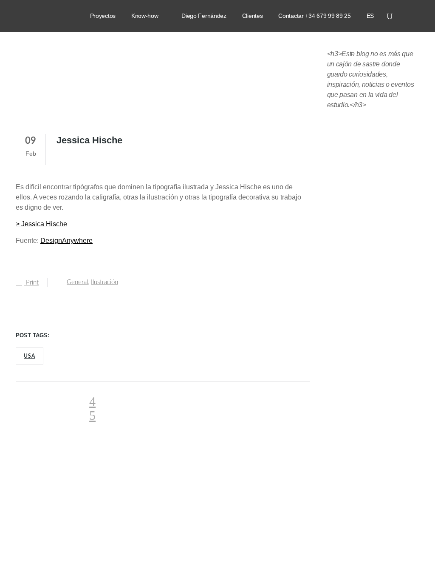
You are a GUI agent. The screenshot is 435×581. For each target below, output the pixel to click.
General (77, 282)
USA (29, 356)
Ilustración (104, 282)
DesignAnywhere (66, 240)
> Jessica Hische (41, 224)
